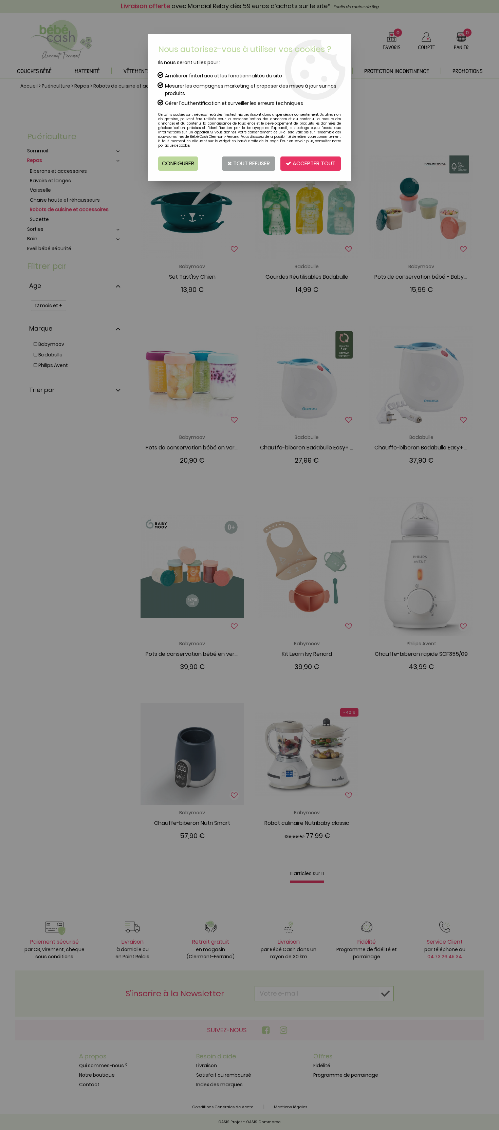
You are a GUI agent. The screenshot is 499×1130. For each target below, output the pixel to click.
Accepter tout (313, 163)
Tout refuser (251, 163)
